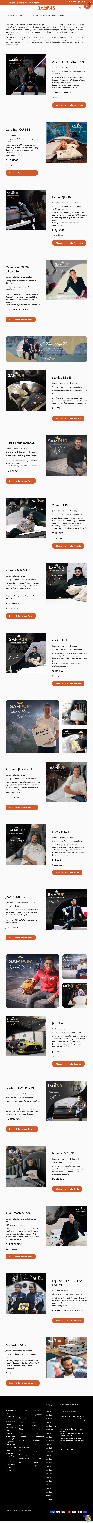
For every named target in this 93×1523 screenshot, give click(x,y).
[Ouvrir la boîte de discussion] (88, 1518)
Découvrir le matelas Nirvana (68, 683)
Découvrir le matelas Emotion (68, 1064)
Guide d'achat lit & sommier (51, 1426)
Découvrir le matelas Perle (20, 319)
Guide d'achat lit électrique (50, 1437)
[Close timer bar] (91, 3)
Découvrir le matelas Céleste (68, 546)
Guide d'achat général (49, 1492)
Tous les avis (24, 1454)
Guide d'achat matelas (49, 1415)
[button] (73, 8)
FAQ (21, 1425)
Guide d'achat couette (49, 1459)
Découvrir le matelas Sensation (69, 105)
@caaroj (9, 165)
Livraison (36, 1440)
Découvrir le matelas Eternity (21, 173)
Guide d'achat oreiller (49, 1470)
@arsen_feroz (57, 97)
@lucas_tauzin (58, 865)
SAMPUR (15, 1511)
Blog (21, 1429)
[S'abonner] (86, 1411)
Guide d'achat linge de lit (51, 1481)
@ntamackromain (12, 608)
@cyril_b (55, 676)
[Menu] (6, 8)
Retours (35, 1444)
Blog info (50, 1499)
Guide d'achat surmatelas (50, 1448)
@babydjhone (57, 235)
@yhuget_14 (57, 538)
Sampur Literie (11, 15)
